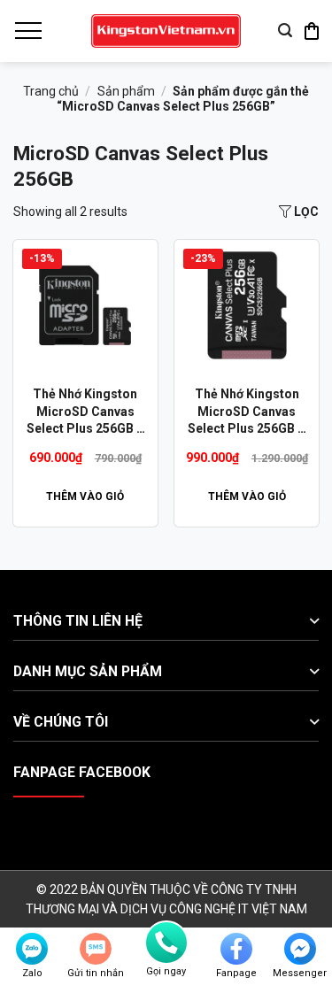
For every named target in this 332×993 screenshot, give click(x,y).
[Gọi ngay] (166, 942)
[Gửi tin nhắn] (96, 949)
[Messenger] (300, 949)
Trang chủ (51, 91)
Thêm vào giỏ (85, 496)
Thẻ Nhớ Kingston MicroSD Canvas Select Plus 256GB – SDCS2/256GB (85, 412)
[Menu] (27, 31)
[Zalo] (32, 949)
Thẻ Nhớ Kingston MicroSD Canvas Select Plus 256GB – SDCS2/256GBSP (246, 412)
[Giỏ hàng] (312, 31)
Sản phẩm (126, 91)
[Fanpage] (236, 949)
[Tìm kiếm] (285, 30)
